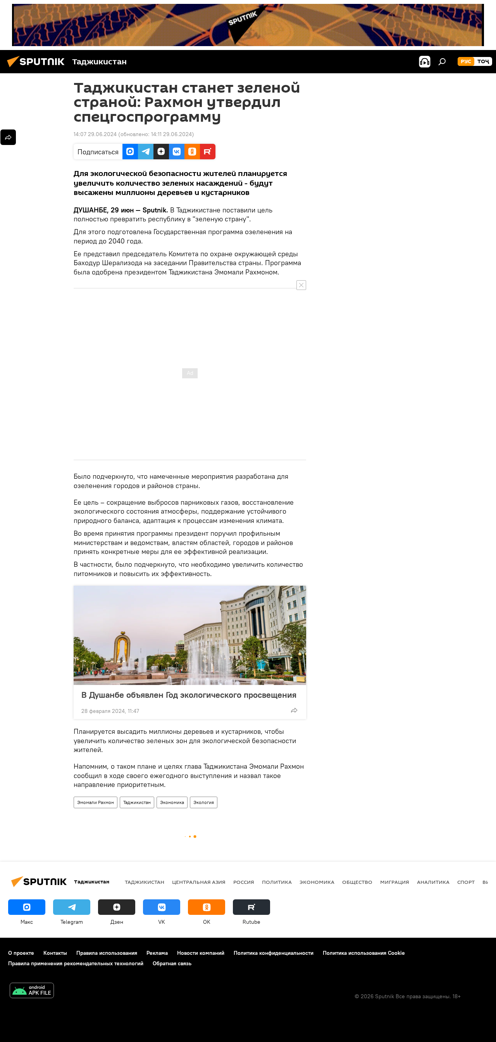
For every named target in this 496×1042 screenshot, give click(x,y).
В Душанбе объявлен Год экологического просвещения (188, 695)
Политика (277, 881)
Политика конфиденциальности (273, 952)
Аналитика (433, 881)
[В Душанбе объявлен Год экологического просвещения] (190, 635)
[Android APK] (31, 991)
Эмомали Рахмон (95, 802)
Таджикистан (137, 802)
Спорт (466, 881)
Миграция (394, 881)
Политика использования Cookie (364, 952)
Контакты (55, 952)
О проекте (21, 952)
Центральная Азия (199, 881)
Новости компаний (200, 952)
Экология (203, 802)
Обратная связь (172, 963)
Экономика (172, 802)
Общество (357, 881)
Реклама (157, 952)
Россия (243, 881)
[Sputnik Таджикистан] (38, 68)
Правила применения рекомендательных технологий (75, 963)
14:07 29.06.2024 (95, 134)
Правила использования (106, 952)
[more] (294, 710)
